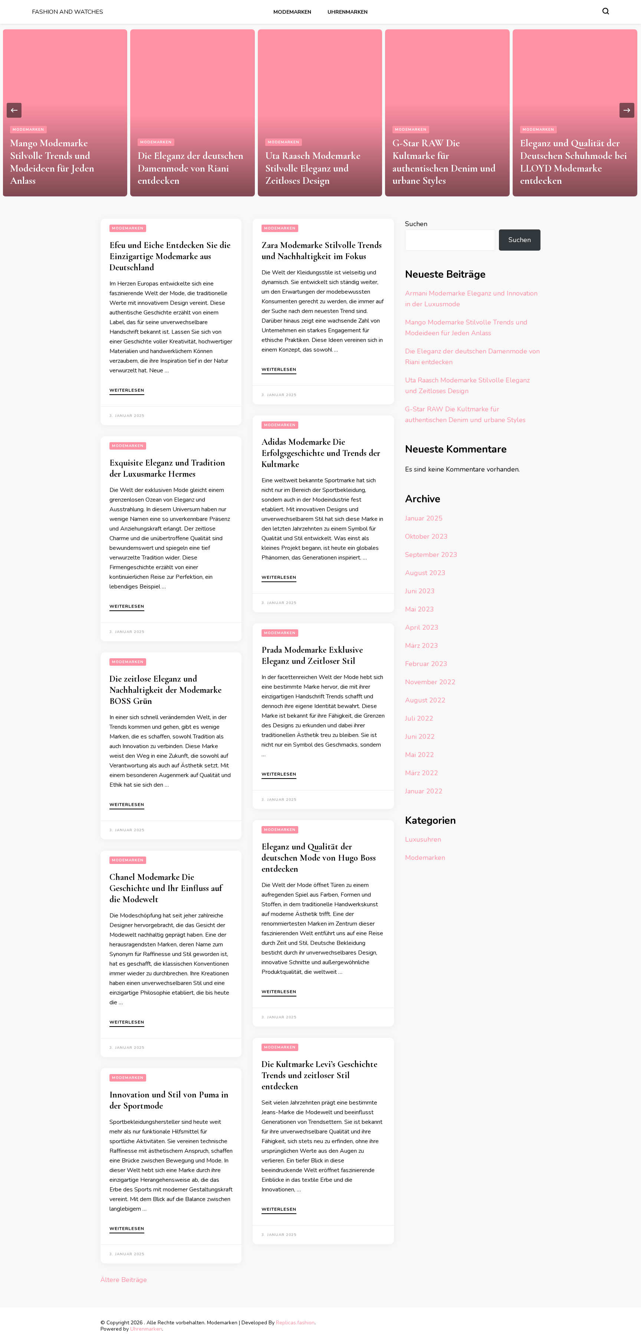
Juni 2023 (420, 591)
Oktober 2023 (426, 536)
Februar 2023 (426, 663)
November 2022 (430, 682)
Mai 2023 (419, 609)
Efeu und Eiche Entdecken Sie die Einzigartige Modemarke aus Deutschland (169, 256)
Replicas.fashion (295, 1322)
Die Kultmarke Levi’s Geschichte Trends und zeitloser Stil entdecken (319, 1075)
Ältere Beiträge (124, 1279)
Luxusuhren (423, 839)
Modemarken (292, 12)
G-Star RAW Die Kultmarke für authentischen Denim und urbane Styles (444, 162)
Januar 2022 (424, 791)
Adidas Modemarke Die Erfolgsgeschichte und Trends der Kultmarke (321, 453)
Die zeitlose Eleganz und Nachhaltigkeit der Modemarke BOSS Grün (165, 690)
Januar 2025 (424, 518)
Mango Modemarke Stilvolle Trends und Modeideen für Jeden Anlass (52, 162)
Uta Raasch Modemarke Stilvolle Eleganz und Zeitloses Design (313, 168)
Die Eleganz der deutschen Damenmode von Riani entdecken (190, 168)
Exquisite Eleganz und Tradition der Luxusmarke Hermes (167, 468)
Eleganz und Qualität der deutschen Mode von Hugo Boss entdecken (319, 857)
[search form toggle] (605, 11)
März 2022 (421, 773)
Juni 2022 (420, 736)
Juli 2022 (419, 718)
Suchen (416, 223)
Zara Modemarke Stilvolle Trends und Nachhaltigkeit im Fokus (322, 251)
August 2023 (425, 572)
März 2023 (421, 645)
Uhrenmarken (348, 12)
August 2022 (425, 700)
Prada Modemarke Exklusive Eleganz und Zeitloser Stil (312, 655)
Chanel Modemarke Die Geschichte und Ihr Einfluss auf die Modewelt (165, 888)
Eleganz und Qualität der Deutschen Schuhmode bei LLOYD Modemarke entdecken (573, 162)
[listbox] (320, 110)
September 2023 (431, 554)
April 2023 (421, 627)
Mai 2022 (419, 754)
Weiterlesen (126, 390)
